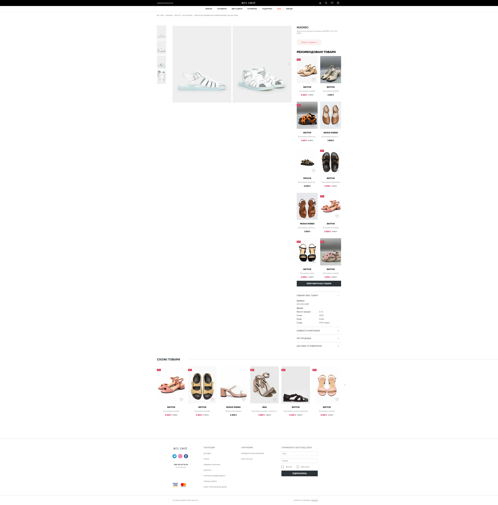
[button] (289, 64)
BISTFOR (307, 87)
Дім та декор (237, 9)
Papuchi (307, 178)
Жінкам (208, 9)
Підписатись (299, 473)
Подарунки (267, 9)
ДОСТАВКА (207, 453)
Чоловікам (221, 9)
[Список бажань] (332, 3)
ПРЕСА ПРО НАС (247, 459)
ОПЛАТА (206, 459)
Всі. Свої (160, 15)
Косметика (252, 9)
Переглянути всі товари (319, 284)
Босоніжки (187, 15)
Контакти (207, 470)
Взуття (177, 15)
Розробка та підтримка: (306, 500)
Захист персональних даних (215, 487)
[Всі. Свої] (249, 3)
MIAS (264, 407)
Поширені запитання (212, 465)
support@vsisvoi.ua (165, 3)
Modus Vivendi (331, 133)
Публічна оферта (210, 481)
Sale (279, 9)
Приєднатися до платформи (252, 453)
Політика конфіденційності (215, 476)
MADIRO (302, 27)
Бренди (289, 9)
